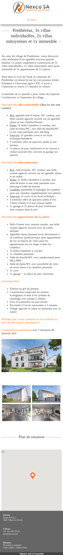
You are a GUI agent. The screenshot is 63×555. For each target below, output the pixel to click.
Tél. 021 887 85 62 (11, 531)
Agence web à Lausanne (32, 553)
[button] (32, 475)
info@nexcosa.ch (10, 534)
